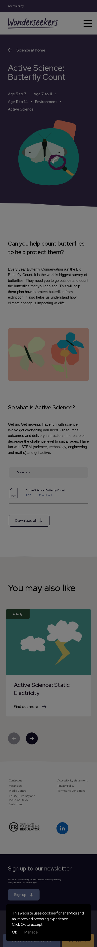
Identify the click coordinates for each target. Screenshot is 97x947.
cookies (49, 913)
